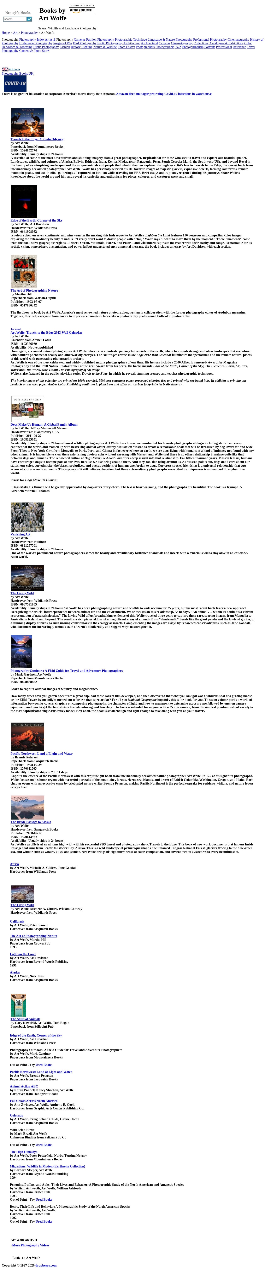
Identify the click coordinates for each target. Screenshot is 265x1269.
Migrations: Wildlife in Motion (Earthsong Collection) (47, 1166)
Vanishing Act (20, 534)
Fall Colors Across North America (34, 1101)
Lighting (87, 47)
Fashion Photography (100, 39)
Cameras (79, 39)
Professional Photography (210, 39)
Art (15, 32)
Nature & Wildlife (105, 47)
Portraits (209, 47)
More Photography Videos (30, 1245)
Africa (14, 864)
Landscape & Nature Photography (170, 39)
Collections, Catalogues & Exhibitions (218, 43)
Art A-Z (50, 39)
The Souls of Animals (25, 1019)
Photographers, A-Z (168, 47)
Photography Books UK (18, 73)
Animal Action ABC (24, 1086)
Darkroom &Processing (17, 47)
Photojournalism (193, 47)
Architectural (131, 43)
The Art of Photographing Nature (34, 290)
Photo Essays (126, 47)
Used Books (44, 1065)
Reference (239, 47)
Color (248, 43)
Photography (29, 32)
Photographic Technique (131, 39)
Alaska (15, 972)
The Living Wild (22, 593)
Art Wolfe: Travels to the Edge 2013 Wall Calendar (46, 332)
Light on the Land (23, 954)
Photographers (145, 47)
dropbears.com (46, 1265)
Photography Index (31, 39)
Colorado (16, 1115)
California (17, 921)
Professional (224, 47)
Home (6, 32)
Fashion (65, 47)
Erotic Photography (110, 43)
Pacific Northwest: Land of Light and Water (42, 753)
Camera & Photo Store (34, 50)
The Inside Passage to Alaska (31, 822)
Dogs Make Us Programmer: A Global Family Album (44, 424)
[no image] (15, 329)
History (76, 47)
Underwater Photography (35, 43)
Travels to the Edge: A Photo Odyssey (37, 139)
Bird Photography (84, 43)
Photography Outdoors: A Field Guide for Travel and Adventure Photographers (67, 670)
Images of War (62, 43)
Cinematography (238, 39)
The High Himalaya (23, 1152)
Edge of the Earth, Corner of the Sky (37, 220)
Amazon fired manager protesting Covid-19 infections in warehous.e (164, 94)
